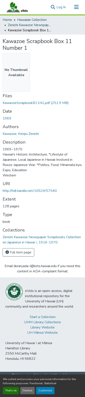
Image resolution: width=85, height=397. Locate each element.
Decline (27, 390)
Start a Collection (43, 317)
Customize (45, 390)
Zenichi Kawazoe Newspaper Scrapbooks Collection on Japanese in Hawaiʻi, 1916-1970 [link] (29, 25)
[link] (42, 103)
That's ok (11, 390)
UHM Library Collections (42, 322)
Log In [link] (61, 7)
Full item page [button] (20, 252)
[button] (21, 7)
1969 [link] (7, 118)
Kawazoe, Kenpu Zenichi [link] (21, 133)
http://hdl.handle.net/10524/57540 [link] (30, 190)
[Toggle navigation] (76, 7)
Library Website (42, 327)
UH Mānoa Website (42, 332)
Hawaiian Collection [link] (32, 19)
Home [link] (7, 19)
